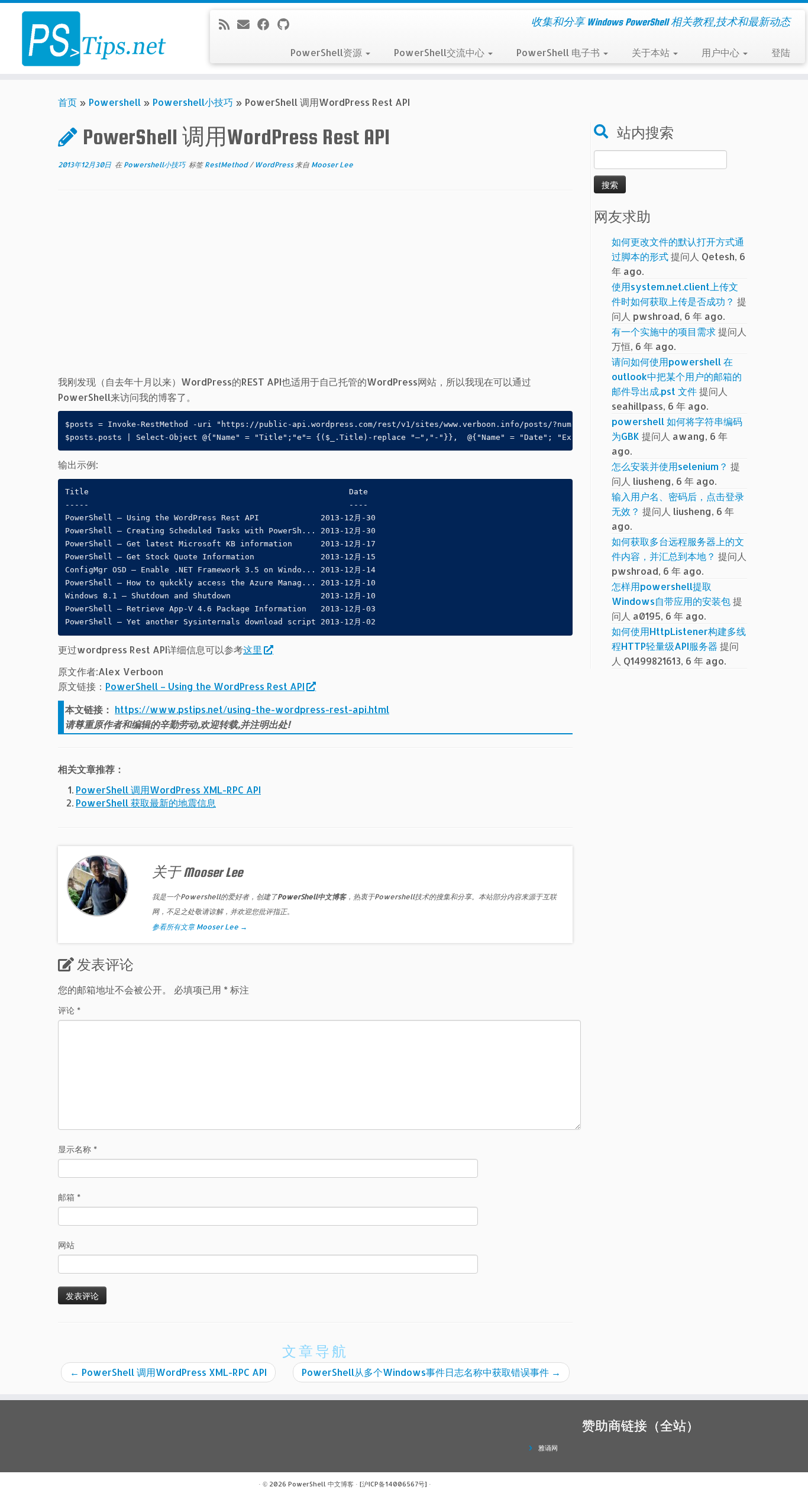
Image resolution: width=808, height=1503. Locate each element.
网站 (66, 1245)
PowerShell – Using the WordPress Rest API (205, 686)
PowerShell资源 (327, 52)
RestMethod (227, 164)
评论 (69, 1010)
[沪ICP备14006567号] (393, 1484)
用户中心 (722, 52)
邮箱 (69, 1197)
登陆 (780, 52)
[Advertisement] (315, 291)
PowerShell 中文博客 (321, 1484)
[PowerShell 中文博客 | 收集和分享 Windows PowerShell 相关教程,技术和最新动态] (93, 38)
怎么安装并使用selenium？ (670, 466)
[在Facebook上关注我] (267, 24)
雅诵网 (548, 1448)
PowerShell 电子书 (559, 52)
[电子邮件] (247, 24)
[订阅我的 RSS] (228, 24)
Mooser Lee (332, 164)
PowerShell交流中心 (440, 52)
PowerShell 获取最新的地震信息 (146, 802)
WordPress (274, 164)
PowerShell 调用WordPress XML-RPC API (168, 789)
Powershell (115, 102)
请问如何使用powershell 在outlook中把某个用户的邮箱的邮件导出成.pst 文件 (677, 376)
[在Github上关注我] (287, 24)
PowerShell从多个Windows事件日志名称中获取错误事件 (431, 1372)
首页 (67, 102)
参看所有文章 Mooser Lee (199, 926)
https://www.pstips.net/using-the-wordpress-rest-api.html (252, 709)
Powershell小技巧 (193, 102)
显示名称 (77, 1149)
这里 (252, 649)
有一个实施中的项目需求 (664, 331)
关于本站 (652, 52)
